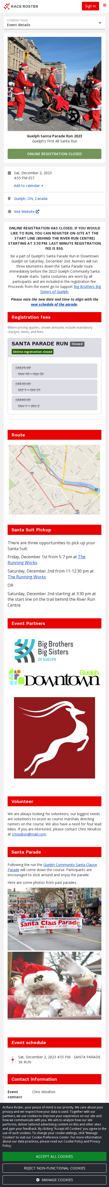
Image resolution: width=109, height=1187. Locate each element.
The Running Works (27, 577)
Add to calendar (27, 185)
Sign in (90, 6)
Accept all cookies (54, 1156)
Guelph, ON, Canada (30, 198)
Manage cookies (57, 1179)
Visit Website (25, 211)
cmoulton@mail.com (29, 834)
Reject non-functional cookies (54, 1168)
